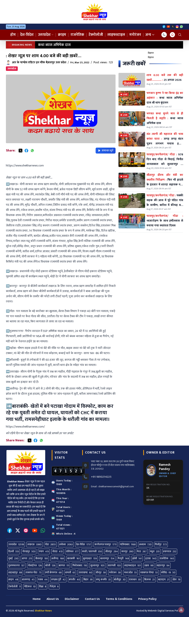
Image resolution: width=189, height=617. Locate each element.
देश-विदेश (27, 35)
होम (13, 35)
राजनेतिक (77, 35)
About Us (53, 599)
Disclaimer (72, 599)
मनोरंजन (135, 35)
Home (37, 599)
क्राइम (62, 35)
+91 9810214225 (101, 477)
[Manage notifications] (181, 610)
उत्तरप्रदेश (44, 35)
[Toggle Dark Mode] (164, 34)
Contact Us (92, 599)
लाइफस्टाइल (116, 35)
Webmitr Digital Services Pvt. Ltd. (165, 611)
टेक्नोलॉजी (96, 35)
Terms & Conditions (119, 599)
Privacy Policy (147, 599)
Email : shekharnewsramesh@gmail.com (112, 486)
